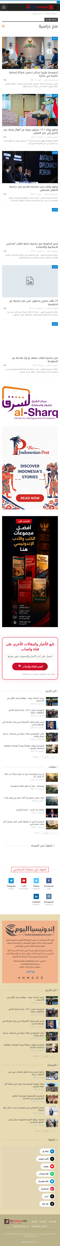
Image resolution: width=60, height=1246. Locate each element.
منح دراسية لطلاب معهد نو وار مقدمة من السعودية (35, 360)
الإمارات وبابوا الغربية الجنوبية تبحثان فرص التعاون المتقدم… (26, 1121)
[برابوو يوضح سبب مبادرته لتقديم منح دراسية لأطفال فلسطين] (30, 167)
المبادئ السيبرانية (39, 1226)
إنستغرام (44, 1189)
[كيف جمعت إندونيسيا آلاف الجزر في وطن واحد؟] (52, 801)
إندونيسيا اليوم (27, 1241)
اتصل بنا (42, 1221)
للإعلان (34, 1221)
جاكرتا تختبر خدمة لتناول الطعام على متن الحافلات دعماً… (26, 1073)
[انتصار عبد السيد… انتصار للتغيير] (52, 813)
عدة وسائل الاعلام (21, 1226)
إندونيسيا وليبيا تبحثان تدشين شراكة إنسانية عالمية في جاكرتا (33, 74)
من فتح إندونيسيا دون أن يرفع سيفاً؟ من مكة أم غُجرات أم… (24, 775)
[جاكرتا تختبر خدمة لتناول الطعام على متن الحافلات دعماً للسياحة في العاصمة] (52, 1075)
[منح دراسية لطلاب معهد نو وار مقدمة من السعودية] (30, 338)
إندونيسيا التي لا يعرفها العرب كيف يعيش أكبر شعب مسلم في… (23, 823)
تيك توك (45, 1204)
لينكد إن (45, 1151)
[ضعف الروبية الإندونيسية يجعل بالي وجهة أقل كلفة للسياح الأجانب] (52, 1087)
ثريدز (46, 1196)
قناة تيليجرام (43, 1181)
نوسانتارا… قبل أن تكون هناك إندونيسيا (27, 786)
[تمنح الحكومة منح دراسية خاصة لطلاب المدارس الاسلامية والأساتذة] (30, 224)
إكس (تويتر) (43, 1159)
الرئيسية (52, 1221)
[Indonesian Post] (15, 1221)
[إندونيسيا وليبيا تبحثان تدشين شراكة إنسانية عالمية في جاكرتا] (30, 53)
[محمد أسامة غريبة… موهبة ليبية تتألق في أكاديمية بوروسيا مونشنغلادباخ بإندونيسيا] (52, 701)
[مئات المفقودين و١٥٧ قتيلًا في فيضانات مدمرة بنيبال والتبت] (52, 737)
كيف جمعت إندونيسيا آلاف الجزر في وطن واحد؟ (24, 798)
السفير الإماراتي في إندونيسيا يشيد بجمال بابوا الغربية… (23, 1109)
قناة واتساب (43, 1174)
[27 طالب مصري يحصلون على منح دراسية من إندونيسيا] (30, 281)
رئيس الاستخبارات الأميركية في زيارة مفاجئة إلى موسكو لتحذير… (23, 723)
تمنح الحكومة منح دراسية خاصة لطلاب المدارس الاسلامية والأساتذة (32, 245)
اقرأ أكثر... (30, 972)
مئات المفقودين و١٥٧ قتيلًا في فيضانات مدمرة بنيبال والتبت (23, 735)
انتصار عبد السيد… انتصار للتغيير (30, 810)
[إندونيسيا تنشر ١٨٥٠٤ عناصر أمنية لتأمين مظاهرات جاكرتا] (52, 713)
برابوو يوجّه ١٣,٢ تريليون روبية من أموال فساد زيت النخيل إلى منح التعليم (30, 131)
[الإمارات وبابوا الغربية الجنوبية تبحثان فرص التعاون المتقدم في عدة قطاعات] (52, 1122)
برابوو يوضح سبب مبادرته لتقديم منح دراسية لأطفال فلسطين (33, 188)
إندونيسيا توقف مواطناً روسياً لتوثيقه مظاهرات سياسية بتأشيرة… (23, 747)
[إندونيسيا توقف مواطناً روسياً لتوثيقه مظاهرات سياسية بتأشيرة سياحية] (52, 749)
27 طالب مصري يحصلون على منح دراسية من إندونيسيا (33, 302)
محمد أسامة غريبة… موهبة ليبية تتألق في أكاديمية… (25, 699)
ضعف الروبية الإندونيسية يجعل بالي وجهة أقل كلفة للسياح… (24, 1085)
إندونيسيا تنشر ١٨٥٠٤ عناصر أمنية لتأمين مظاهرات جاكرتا (26, 711)
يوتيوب (45, 1166)
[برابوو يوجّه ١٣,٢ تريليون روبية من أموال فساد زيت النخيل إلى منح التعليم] (30, 110)
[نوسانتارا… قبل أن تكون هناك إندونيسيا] (52, 789)
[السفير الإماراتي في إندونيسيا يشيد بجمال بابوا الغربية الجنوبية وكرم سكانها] (52, 1111)
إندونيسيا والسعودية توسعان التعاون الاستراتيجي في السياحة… (28, 1097)
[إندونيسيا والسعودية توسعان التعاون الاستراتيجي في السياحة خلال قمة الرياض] (52, 1099)
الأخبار (55, 38)
